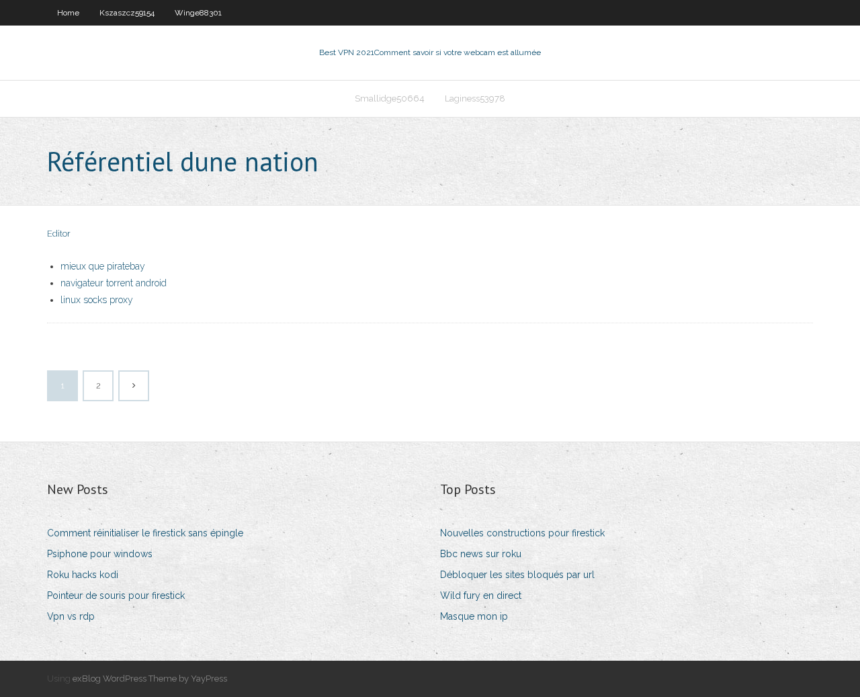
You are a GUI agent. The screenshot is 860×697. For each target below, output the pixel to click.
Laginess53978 (475, 98)
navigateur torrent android (113, 283)
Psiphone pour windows (100, 553)
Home (68, 12)
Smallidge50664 (390, 98)
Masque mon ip (474, 616)
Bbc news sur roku (480, 553)
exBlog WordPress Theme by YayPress (150, 678)
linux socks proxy (96, 299)
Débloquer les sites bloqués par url (517, 574)
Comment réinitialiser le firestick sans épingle (145, 533)
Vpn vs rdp (71, 616)
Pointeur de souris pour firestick (116, 595)
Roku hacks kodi (82, 574)
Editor (59, 234)
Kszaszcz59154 (127, 12)
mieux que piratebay (102, 266)
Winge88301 (198, 12)
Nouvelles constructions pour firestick (522, 533)
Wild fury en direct (480, 595)
